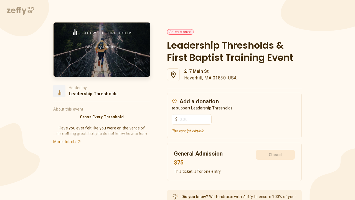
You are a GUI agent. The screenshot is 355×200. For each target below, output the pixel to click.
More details (64, 141)
